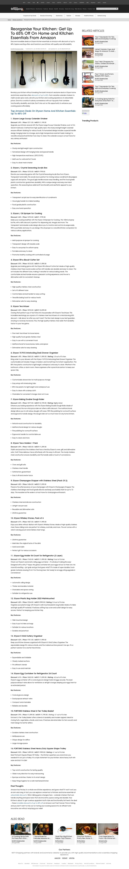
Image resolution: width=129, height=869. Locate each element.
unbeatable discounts (19, 795)
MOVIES (42, 2)
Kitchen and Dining (17, 19)
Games (75, 2)
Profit (34, 2)
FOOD (53, 2)
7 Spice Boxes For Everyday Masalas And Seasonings (42, 837)
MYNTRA (71, 858)
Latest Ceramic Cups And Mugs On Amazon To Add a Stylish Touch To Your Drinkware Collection (105, 50)
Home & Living (102, 15)
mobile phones (30, 9)
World (29, 2)
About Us (20, 863)
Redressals (70, 863)
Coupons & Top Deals (29, 15)
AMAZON (57, 858)
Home (9, 19)
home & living (69, 9)
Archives (108, 863)
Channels (42, 863)
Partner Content (100, 863)
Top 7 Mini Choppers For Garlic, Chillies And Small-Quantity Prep (105, 63)
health (56, 9)
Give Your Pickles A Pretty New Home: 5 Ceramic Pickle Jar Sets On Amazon (86, 837)
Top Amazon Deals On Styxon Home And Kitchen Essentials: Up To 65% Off (43, 112)
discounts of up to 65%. (40, 95)
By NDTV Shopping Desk (17, 48)
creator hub (91, 9)
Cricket (48, 2)
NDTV (24, 2)
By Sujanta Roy (103, 841)
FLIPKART (64, 858)
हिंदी (37, 2)
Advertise (27, 863)
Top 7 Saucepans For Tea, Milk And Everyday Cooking (105, 38)
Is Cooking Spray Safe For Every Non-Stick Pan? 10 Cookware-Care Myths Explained (105, 100)
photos (85, 9)
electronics (39, 9)
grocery (61, 9)
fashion (45, 9)
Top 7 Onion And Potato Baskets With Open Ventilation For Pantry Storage (104, 75)
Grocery (77, 15)
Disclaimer (49, 863)
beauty (51, 9)
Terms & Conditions (89, 863)
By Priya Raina (99, 54)
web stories (78, 9)
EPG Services (34, 863)
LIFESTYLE (59, 2)
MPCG (99, 2)
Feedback (57, 863)
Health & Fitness (88, 15)
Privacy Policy (78, 863)
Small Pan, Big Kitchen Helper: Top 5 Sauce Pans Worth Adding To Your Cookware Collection (63, 837)
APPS (87, 2)
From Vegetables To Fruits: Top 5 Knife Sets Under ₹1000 (107, 837)
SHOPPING (82, 2)
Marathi (104, 2)
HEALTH (65, 2)
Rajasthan (93, 2)
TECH (70, 2)
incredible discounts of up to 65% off (29, 803)
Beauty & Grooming (46, 15)
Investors (64, 863)
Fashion (69, 15)
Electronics (59, 15)
